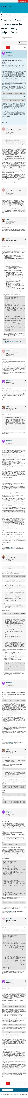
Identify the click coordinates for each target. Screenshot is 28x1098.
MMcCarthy (10, 911)
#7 (25, 388)
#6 (25, 359)
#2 (25, 137)
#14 (25, 927)
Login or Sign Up (22, 1)
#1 (25, 60)
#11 (25, 690)
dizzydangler (11, 547)
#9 (25, 448)
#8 (25, 414)
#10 (25, 564)
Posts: (7, 56)
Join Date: (8, 55)
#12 (25, 757)
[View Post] (20, 140)
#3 (25, 198)
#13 (25, 819)
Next (25, 47)
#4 (25, 227)
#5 (25, 246)
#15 (25, 988)
